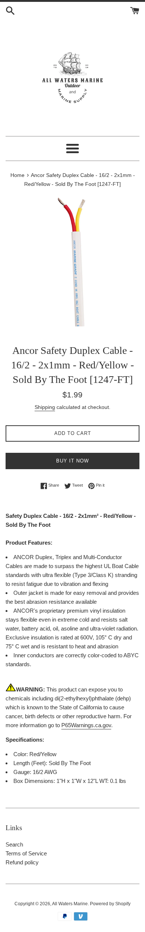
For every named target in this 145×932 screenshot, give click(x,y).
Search (14, 844)
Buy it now (72, 461)
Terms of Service (26, 853)
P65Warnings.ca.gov (86, 725)
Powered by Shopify (110, 903)
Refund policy (22, 862)
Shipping (45, 407)
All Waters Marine (70, 903)
